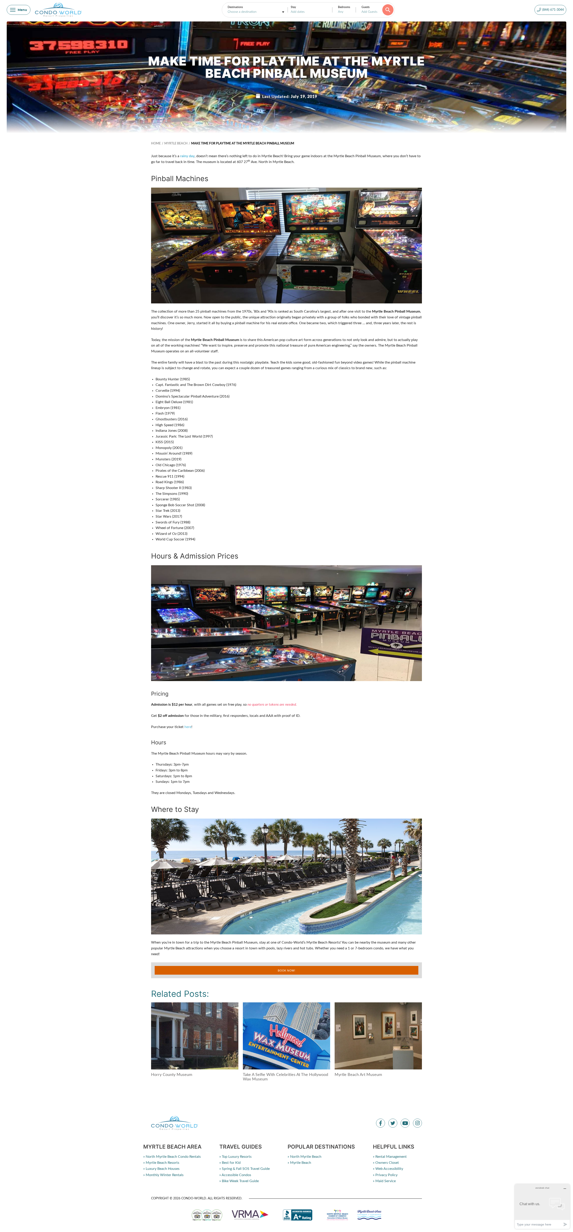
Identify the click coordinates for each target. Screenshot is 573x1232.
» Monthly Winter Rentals (163, 1175)
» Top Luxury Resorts (235, 1156)
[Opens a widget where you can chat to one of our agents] (542, 1206)
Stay (293, 7)
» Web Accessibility (388, 1169)
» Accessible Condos (235, 1175)
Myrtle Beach (176, 143)
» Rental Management (390, 1156)
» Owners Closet (386, 1162)
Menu (22, 10)
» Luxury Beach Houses (161, 1169)
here (187, 727)
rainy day (187, 156)
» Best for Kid (230, 1162)
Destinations (235, 7)
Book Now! (286, 970)
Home (156, 143)
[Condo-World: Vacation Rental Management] (58, 9)
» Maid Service (384, 1181)
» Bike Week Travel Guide (239, 1181)
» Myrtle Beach (299, 1162)
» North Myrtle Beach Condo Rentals (172, 1156)
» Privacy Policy (385, 1175)
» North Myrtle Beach (304, 1156)
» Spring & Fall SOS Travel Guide (244, 1169)
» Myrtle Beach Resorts (161, 1162)
